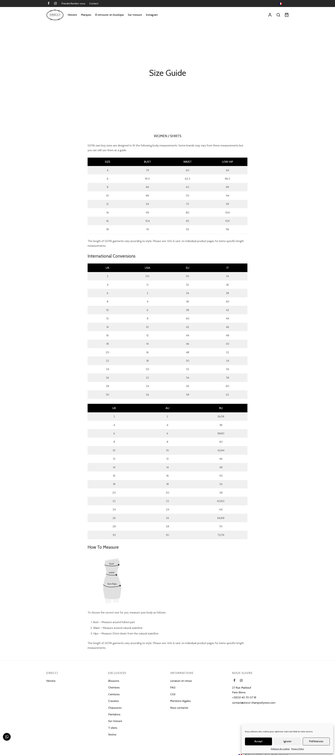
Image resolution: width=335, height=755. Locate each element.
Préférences (316, 741)
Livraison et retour (181, 680)
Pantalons (114, 714)
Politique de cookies (280, 748)
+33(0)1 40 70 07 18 (244, 697)
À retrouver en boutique (109, 14)
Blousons (113, 680)
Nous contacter (179, 707)
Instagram (152, 14)
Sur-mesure (135, 14)
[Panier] (287, 15)
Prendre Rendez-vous (73, 3)
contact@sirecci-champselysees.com (253, 702)
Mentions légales (180, 701)
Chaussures (115, 707)
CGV (173, 694)
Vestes (112, 734)
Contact (93, 3)
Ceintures (114, 694)
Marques (86, 14)
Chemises (114, 687)
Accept (258, 741)
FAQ (172, 687)
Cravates (113, 701)
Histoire (72, 14)
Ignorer (287, 741)
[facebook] (48, 3)
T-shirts (112, 727)
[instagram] (55, 3)
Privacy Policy (297, 748)
